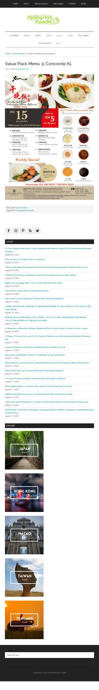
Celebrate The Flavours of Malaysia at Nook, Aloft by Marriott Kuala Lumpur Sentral (40, 275)
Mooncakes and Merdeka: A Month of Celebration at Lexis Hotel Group (35, 355)
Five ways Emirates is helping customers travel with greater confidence (35, 378)
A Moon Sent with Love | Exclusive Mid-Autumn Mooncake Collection (34, 371)
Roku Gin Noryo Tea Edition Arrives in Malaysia (25, 259)
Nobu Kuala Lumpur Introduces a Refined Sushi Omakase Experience (34, 298)
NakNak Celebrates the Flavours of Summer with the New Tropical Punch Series (39, 394)
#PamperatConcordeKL (25, 210)
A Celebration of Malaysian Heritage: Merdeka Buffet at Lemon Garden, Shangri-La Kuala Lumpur (46, 328)
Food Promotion (18, 54)
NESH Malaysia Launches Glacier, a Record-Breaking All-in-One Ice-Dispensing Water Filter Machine (47, 363)
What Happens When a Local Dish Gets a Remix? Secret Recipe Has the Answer (38, 386)
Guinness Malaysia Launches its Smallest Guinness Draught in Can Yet (35, 347)
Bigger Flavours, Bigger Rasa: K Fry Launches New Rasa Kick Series (33, 283)
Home (7, 54)
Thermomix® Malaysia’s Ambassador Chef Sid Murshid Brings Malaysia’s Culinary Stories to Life (46, 267)
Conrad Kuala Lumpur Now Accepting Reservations (26, 291)
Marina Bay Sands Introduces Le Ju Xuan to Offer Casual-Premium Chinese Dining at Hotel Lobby (46, 402)
